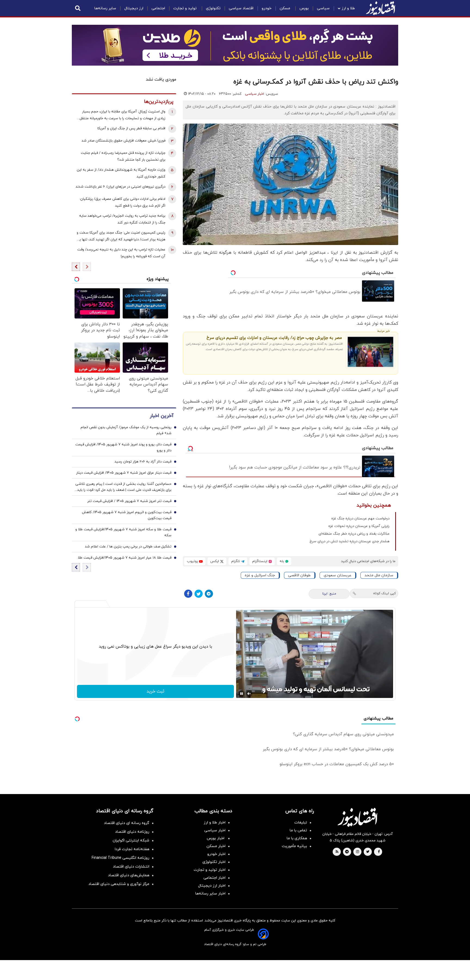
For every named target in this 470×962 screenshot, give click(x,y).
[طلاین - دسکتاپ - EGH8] (235, 45)
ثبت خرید (155, 691)
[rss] (337, 852)
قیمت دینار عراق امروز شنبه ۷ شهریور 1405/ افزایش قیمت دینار (123, 472)
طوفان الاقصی (299, 575)
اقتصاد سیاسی (241, 8)
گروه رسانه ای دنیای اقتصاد (126, 823)
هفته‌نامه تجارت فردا (132, 849)
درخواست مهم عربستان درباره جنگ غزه (360, 518)
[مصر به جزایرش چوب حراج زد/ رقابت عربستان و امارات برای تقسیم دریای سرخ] (370, 352)
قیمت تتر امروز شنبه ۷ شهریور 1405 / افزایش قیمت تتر (129, 501)
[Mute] (249, 693)
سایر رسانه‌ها (105, 8)
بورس (304, 8)
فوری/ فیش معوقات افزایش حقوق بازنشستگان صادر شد (123, 140)
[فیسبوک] (188, 594)
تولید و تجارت (185, 8)
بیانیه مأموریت (294, 846)
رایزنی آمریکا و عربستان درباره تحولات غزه (358, 526)
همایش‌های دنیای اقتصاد (128, 875)
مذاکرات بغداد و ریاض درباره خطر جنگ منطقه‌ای (354, 533)
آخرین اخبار (162, 415)
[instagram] (357, 852)
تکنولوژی (213, 8)
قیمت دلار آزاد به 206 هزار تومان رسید (143, 461)
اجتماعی (158, 8)
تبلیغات (300, 822)
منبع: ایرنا (329, 594)
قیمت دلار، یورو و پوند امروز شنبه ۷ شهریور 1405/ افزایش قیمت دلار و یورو (123, 447)
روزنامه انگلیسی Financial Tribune (120, 857)
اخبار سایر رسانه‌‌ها (210, 893)
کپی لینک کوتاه (384, 593)
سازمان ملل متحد (378, 575)
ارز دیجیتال (133, 8)
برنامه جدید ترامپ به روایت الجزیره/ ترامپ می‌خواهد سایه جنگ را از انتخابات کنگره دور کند (122, 219)
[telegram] (347, 852)
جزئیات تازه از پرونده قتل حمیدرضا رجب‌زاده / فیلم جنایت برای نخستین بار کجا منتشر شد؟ (123, 156)
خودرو (266, 8)
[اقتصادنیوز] (357, 817)
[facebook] (379, 852)
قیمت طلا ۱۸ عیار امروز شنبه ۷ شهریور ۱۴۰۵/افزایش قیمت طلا (124, 557)
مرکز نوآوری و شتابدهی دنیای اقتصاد (118, 884)
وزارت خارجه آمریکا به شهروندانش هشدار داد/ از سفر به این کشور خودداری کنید (121, 173)
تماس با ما (298, 830)
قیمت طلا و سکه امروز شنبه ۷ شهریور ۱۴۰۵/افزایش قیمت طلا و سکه (123, 532)
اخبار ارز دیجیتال (211, 885)
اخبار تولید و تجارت (209, 869)
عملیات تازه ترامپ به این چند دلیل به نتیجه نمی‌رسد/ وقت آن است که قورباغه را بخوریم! (121, 253)
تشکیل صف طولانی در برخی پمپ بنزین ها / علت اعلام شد (128, 546)
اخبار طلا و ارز (214, 822)
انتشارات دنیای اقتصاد (131, 866)
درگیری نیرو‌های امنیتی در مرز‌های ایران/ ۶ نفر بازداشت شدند (120, 186)
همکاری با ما (297, 838)
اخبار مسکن (215, 846)
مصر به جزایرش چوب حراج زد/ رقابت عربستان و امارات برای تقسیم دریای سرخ (274, 338)
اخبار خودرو (216, 854)
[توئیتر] (198, 594)
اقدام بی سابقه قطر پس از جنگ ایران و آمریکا (131, 128)
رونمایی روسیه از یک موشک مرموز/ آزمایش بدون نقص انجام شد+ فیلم (126, 430)
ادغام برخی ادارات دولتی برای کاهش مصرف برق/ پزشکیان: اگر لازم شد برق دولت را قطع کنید (122, 202)
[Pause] (241, 693)
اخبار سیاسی (254, 93)
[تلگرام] (209, 594)
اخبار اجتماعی (214, 877)
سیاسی (323, 8)
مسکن (285, 8)
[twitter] (367, 852)
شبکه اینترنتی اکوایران (131, 840)
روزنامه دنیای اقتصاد (132, 831)
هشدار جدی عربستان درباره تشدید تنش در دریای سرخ (349, 541)
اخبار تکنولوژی (213, 862)
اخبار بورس (216, 838)
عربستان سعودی (337, 575)
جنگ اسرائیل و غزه (260, 575)
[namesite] (380, 8)
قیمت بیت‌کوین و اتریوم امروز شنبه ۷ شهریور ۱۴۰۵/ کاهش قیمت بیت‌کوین (126, 515)
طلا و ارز (348, 8)
